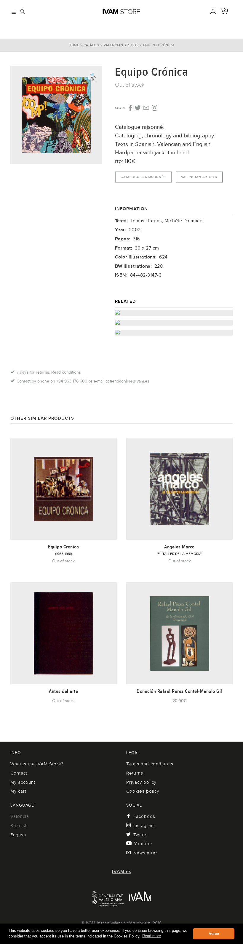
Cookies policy (142, 791)
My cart (18, 791)
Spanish (19, 825)
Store (121, 11)
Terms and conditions (149, 763)
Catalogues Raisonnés (143, 177)
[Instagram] (154, 108)
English (18, 834)
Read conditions (66, 372)
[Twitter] (137, 108)
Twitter (140, 834)
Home (74, 45)
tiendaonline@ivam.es (129, 381)
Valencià (19, 816)
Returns (134, 773)
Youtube (143, 843)
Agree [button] (214, 933)
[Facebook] (129, 108)
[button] (93, 75)
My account (22, 782)
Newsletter (145, 853)
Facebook (144, 816)
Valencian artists (121, 45)
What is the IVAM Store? (36, 763)
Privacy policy (141, 782)
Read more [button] (151, 936)
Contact (18, 773)
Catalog (91, 45)
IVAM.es (121, 871)
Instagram (144, 825)
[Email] (146, 108)
